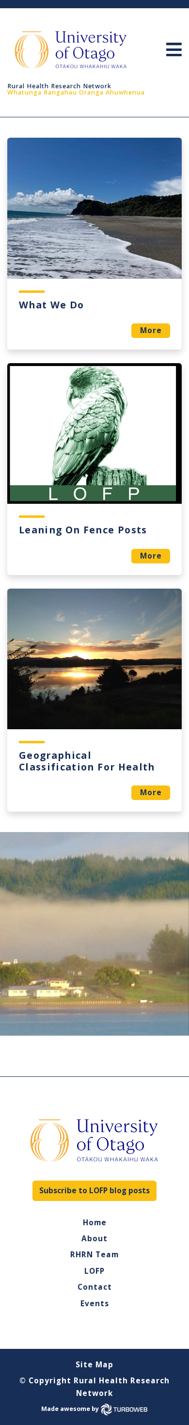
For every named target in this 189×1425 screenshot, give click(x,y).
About (94, 1239)
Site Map (94, 1365)
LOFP (94, 1271)
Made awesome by (70, 1409)
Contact (95, 1287)
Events (94, 1304)
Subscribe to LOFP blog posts (94, 1190)
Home (95, 1223)
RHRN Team (94, 1255)
